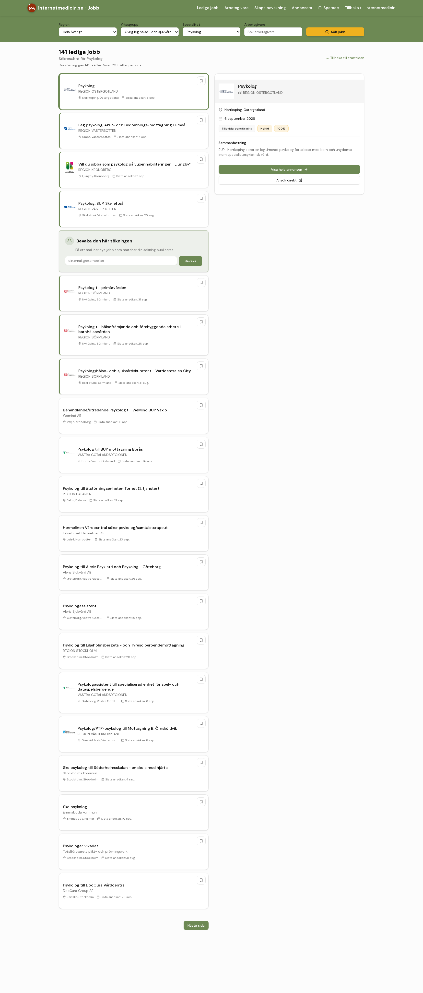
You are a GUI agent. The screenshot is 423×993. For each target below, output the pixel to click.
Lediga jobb (208, 7)
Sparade (331, 7)
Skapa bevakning (270, 7)
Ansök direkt (286, 180)
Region (64, 24)
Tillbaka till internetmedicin (370, 7)
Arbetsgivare (236, 7)
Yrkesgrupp (130, 24)
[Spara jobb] (201, 80)
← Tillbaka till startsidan (345, 58)
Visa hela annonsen (286, 169)
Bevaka (190, 261)
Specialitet (191, 24)
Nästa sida (196, 925)
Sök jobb (338, 32)
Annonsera (302, 7)
